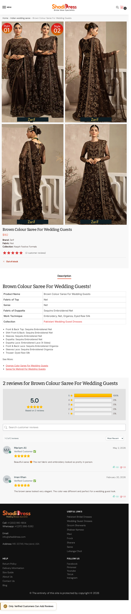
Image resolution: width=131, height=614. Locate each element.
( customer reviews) (35, 253)
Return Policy (9, 563)
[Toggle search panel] (117, 7)
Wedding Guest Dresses (79, 521)
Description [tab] (64, 276)
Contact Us (9, 581)
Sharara (71, 542)
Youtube (71, 570)
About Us (7, 576)
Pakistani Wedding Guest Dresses (63, 321)
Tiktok (70, 574)
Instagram (72, 577)
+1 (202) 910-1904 (17, 522)
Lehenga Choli (74, 551)
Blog (5, 585)
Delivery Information (13, 568)
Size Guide (8, 572)
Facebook (72, 563)
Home (5, 18)
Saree (70, 546)
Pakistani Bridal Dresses (79, 516)
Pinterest (71, 567)
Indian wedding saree (20, 18)
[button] (122, 7)
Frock (70, 538)
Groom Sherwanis (76, 525)
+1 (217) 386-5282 (24, 526)
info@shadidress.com (14, 536)
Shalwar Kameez (75, 529)
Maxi (69, 534)
